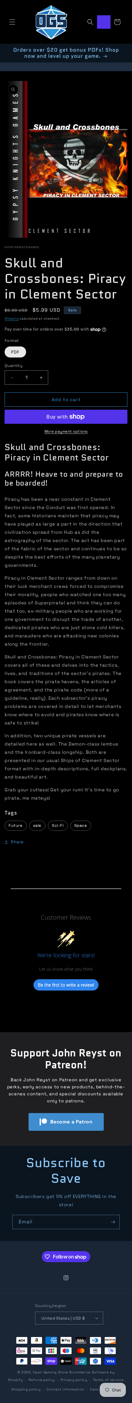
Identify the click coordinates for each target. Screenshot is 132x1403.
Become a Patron (71, 1122)
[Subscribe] (112, 1222)
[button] (12, 22)
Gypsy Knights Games (22, 247)
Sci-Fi (58, 825)
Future (16, 825)
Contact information (65, 1389)
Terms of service (108, 1380)
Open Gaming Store (50, 1372)
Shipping (12, 319)
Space (80, 825)
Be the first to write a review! (66, 985)
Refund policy (42, 1380)
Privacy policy (74, 1380)
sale (37, 825)
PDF (15, 352)
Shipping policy (26, 1389)
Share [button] (17, 841)
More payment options (66, 431)
